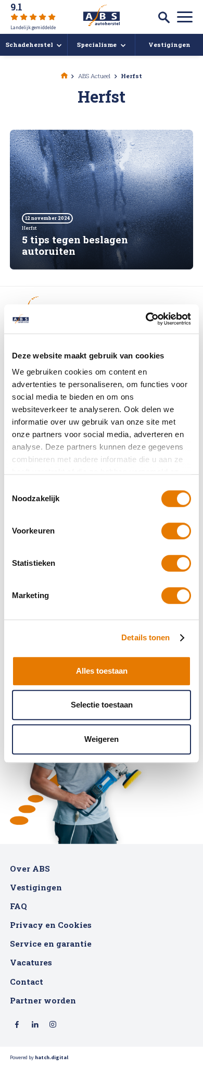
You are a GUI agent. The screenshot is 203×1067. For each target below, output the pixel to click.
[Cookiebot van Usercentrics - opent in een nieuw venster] (146, 319)
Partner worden (43, 1000)
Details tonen (145, 637)
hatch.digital (51, 1057)
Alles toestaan (102, 670)
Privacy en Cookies (51, 925)
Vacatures (31, 962)
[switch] (176, 531)
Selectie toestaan (102, 704)
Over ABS (30, 868)
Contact (26, 981)
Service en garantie (51, 943)
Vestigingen (36, 887)
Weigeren (101, 739)
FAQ (18, 906)
